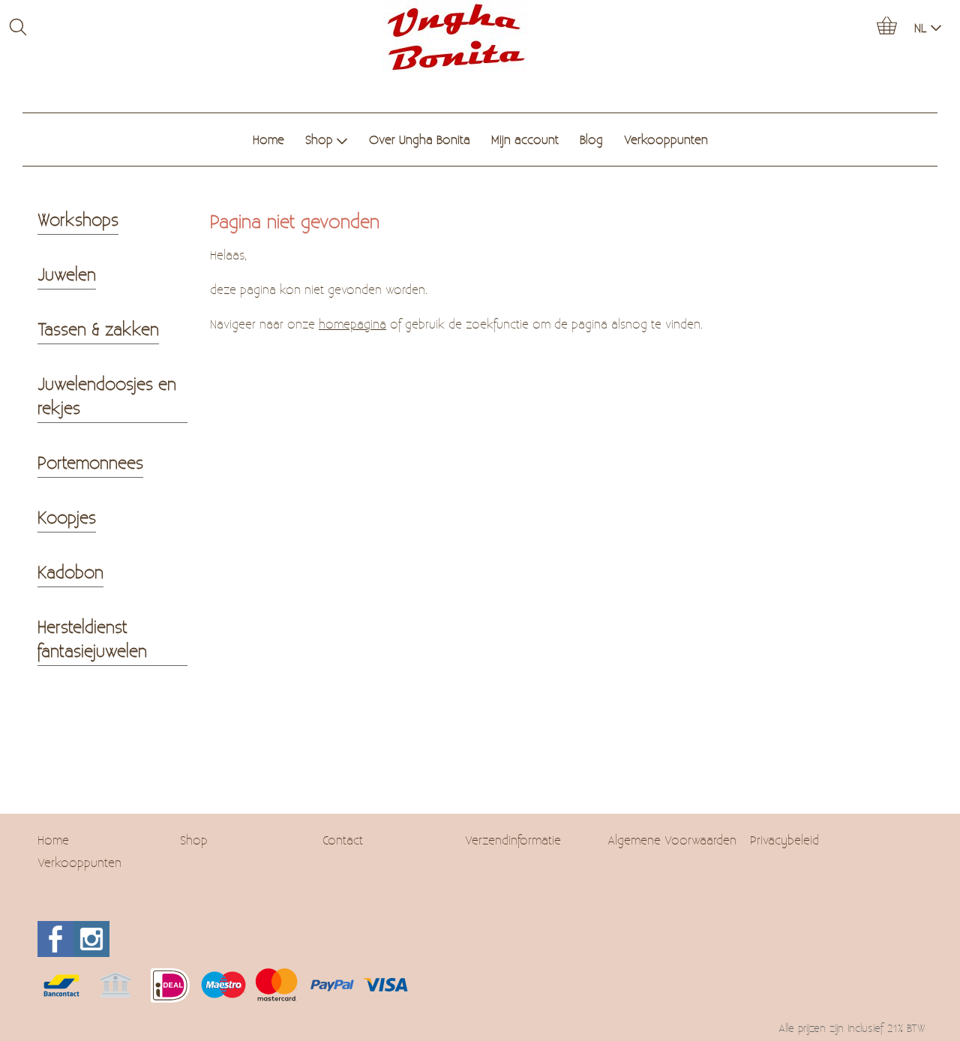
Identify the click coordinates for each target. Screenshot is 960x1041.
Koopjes (67, 517)
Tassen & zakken (98, 328)
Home (268, 139)
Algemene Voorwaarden (672, 839)
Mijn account (525, 139)
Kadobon (71, 572)
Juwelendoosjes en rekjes (107, 395)
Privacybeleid (784, 839)
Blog (591, 139)
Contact (342, 839)
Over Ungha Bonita (419, 139)
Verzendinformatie (513, 839)
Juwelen (67, 274)
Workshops (78, 219)
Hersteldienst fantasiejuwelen (92, 638)
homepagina (352, 323)
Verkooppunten (666, 139)
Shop (319, 139)
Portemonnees (90, 462)
